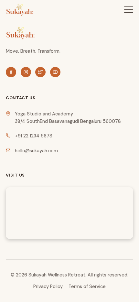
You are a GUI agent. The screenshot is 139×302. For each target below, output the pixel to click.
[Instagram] (26, 72)
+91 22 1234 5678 (33, 136)
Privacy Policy (48, 286)
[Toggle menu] (128, 9)
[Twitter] (40, 72)
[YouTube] (55, 72)
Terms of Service (87, 286)
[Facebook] (11, 72)
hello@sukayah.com (36, 151)
